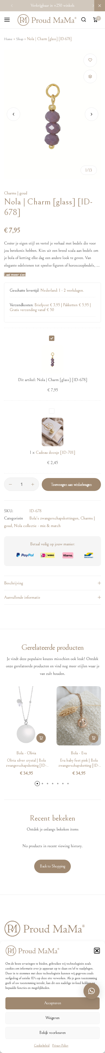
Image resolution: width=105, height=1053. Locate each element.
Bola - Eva (79, 753)
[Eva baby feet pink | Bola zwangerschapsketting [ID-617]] (79, 715)
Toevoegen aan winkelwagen (71, 484)
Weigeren (53, 1018)
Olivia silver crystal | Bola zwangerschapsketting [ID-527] (26, 763)
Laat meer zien (15, 275)
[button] (97, 950)
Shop (19, 39)
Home (8, 39)
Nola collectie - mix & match (37, 525)
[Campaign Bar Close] (99, 5)
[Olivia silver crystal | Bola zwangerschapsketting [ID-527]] (26, 715)
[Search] (83, 20)
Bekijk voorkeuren (52, 1032)
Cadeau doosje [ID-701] (55, 452)
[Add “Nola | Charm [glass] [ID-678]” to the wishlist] (90, 60)
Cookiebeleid (42, 1045)
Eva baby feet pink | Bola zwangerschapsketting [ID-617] (78, 763)
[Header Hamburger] (9, 19)
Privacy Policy (60, 1045)
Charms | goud (15, 193)
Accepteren (52, 1003)
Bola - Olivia (26, 753)
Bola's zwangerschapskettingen (53, 518)
